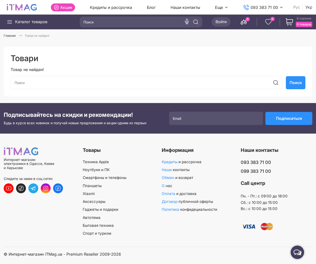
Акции (66, 7)
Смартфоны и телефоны (104, 177)
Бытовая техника (98, 225)
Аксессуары (94, 201)
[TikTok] (21, 188)
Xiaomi (89, 193)
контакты (176, 169)
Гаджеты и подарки (100, 209)
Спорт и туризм (97, 233)
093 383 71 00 (264, 7)
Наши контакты (185, 7)
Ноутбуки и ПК (96, 169)
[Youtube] (9, 188)
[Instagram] (46, 188)
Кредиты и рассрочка (111, 7)
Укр (308, 7)
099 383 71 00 (256, 171)
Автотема (91, 217)
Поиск (296, 82)
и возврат (177, 177)
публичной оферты (187, 201)
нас (167, 185)
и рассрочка (181, 161)
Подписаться (289, 118)
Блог (151, 7)
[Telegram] (33, 188)
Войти (221, 21)
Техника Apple (96, 161)
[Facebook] (58, 188)
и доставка (179, 193)
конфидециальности (189, 209)
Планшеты (92, 185)
